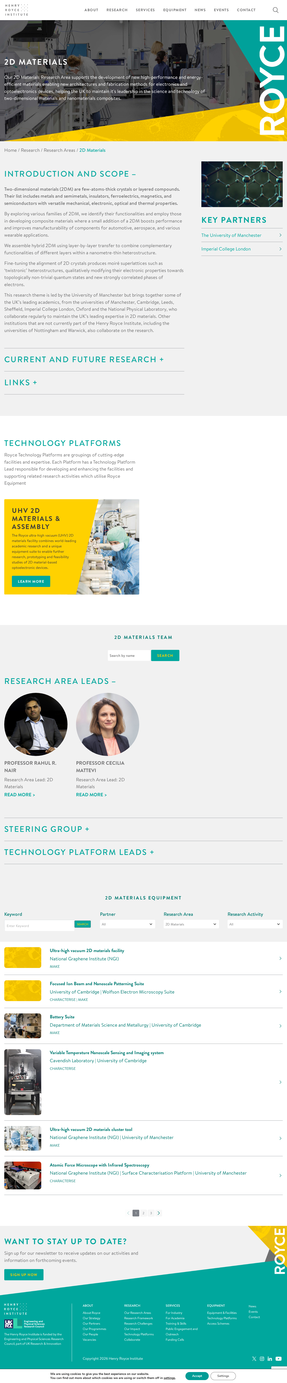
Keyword (13, 914)
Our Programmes (94, 1329)
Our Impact (132, 1329)
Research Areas (59, 150)
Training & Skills (176, 1323)
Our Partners (91, 1323)
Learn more (31, 581)
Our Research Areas (137, 1313)
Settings (223, 1376)
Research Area (178, 914)
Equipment (175, 10)
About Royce (91, 1313)
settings (169, 1378)
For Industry (174, 1313)
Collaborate (132, 1340)
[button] (143, 1213)
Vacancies (89, 1340)
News (200, 10)
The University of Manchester (231, 235)
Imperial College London (226, 249)
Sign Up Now (23, 1274)
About (91, 10)
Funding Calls (175, 1340)
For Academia (175, 1318)
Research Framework (138, 1318)
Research (117, 10)
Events (221, 10)
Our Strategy (91, 1318)
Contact (246, 10)
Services (145, 10)
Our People (90, 1334)
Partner (107, 914)
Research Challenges (138, 1323)
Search (82, 924)
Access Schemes (218, 1323)
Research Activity (245, 914)
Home (10, 150)
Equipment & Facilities (222, 1313)
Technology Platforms (139, 1334)
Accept (197, 1376)
